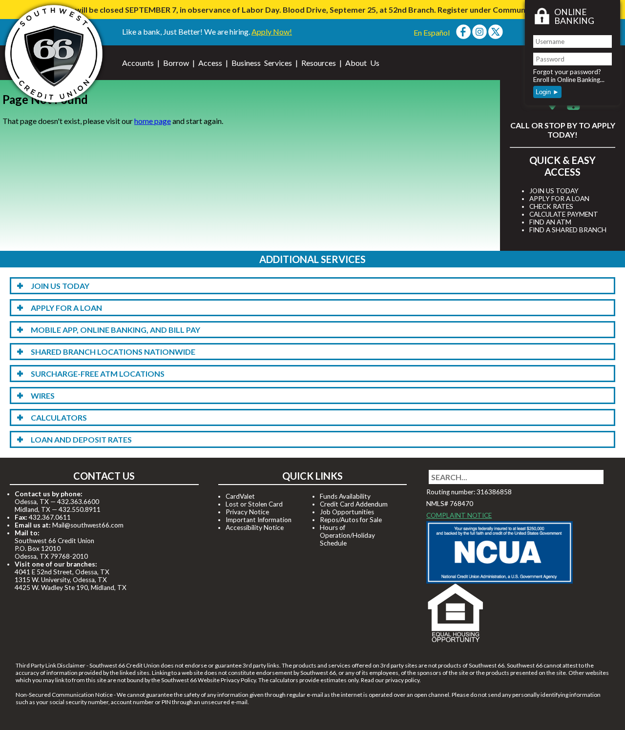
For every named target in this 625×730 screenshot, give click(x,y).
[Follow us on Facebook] (463, 36)
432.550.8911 (80, 509)
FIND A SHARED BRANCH (567, 230)
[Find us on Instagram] (479, 36)
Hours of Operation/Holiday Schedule (347, 535)
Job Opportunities (347, 512)
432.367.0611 (50, 517)
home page (152, 120)
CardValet (240, 496)
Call (520, 125)
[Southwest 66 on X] (495, 36)
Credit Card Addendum (354, 504)
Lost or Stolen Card (254, 504)
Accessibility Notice (255, 527)
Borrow (176, 62)
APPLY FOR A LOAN (559, 199)
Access (210, 62)
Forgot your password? (567, 72)
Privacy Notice (247, 512)
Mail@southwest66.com (88, 525)
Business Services (261, 62)
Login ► (547, 92)
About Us (362, 62)
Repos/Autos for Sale (351, 520)
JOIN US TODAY (554, 191)
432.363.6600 (78, 502)
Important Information (259, 520)
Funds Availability (345, 496)
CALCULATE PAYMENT (563, 214)
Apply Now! (271, 31)
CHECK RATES (551, 206)
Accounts (138, 62)
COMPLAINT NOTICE (459, 515)
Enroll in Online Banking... (568, 79)
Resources (318, 62)
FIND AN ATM (550, 222)
